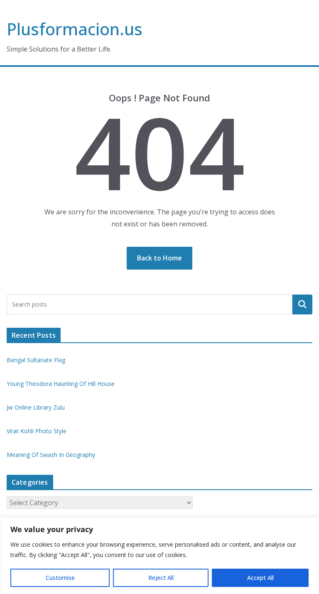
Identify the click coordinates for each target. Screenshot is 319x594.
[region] (159, 555)
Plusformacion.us (74, 28)
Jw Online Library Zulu (36, 407)
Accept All (260, 578)
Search (302, 304)
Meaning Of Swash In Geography (51, 455)
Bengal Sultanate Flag (36, 360)
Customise (60, 578)
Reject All (161, 578)
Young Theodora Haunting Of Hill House (61, 384)
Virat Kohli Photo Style (36, 431)
